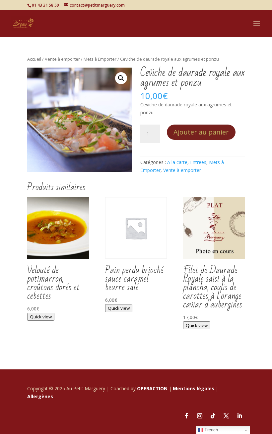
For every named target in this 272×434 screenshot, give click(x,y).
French (210, 429)
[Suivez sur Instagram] (199, 415)
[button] (121, 78)
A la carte (177, 162)
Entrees (198, 162)
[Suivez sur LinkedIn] (239, 415)
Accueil (34, 59)
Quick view (41, 317)
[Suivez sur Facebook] (186, 415)
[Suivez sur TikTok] (213, 415)
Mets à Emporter (100, 59)
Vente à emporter (62, 59)
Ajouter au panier (201, 132)
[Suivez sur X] (226, 415)
